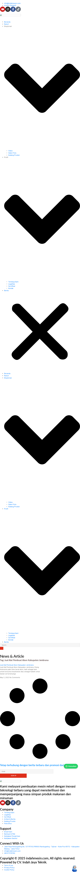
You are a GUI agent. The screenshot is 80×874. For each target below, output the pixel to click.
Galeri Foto (12, 153)
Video (10, 151)
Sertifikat (11, 286)
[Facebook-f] (13, 9)
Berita (6, 291)
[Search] (1, 648)
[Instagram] (7, 9)
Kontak (10, 288)
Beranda (7, 22)
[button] (40, 332)
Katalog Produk (14, 155)
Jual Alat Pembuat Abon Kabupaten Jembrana (17, 665)
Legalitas (11, 284)
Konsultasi (72, 766)
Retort (6, 24)
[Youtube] (2, 9)
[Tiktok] (18, 9)
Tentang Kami (13, 282)
